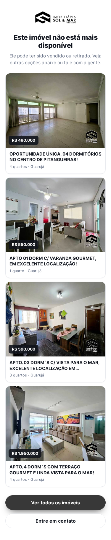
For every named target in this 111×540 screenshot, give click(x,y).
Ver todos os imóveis (55, 503)
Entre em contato (56, 521)
